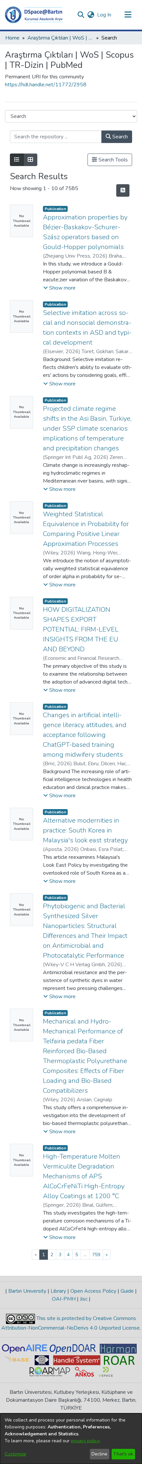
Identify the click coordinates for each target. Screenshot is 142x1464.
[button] (34, 15)
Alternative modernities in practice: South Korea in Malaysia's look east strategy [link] (85, 830)
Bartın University (27, 1291)
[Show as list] (17, 160)
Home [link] (12, 38)
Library (58, 1291)
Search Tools (112, 159)
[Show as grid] (30, 160)
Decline (99, 1454)
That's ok (123, 1454)
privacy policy (85, 1441)
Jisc (84, 1299)
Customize (15, 1454)
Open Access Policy (93, 1291)
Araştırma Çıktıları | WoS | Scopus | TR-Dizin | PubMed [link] (60, 38)
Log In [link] (104, 14)
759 (96, 1255)
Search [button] (119, 136)
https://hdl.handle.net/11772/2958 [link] (46, 84)
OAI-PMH (64, 1299)
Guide (127, 1291)
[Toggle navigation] (128, 15)
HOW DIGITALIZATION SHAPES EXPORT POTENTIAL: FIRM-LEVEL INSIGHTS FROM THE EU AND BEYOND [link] (81, 629)
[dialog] (71, 1438)
